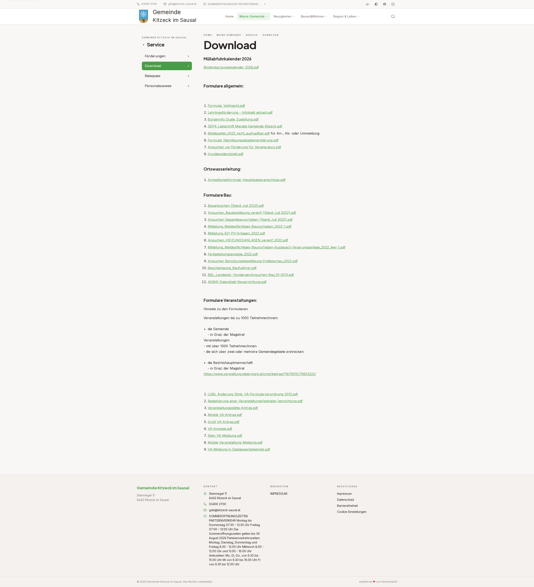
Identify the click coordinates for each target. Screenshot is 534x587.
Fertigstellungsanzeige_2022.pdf (233, 254)
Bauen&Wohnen (312, 16)
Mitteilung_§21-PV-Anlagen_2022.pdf (236, 233)
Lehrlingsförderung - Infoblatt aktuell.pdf (240, 112)
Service (252, 35)
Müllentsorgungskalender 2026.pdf (231, 67)
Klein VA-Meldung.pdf (225, 435)
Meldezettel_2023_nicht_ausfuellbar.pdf (239, 133)
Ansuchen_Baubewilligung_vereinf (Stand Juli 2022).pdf (252, 213)
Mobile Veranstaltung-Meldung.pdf (235, 442)
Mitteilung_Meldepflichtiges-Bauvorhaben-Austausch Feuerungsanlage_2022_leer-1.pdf (276, 247)
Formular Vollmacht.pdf (226, 106)
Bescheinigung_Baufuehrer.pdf (232, 268)
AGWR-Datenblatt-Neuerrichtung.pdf (237, 282)
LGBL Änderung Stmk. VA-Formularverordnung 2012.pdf (253, 394)
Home (229, 16)
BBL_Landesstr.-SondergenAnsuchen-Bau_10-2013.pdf (251, 275)
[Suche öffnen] (393, 16)
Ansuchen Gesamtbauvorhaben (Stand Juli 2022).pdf (250, 219)
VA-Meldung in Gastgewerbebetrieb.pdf (239, 449)
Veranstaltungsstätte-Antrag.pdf (233, 408)
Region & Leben (344, 16)
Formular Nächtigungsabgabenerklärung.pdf (243, 140)
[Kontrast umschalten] (376, 4)
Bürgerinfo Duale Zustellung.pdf (233, 119)
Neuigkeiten (283, 16)
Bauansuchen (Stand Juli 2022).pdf (236, 206)
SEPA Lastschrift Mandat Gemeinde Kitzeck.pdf (245, 126)
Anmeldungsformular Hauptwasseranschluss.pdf (247, 180)
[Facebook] (384, 4)
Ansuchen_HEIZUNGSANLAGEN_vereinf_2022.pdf (248, 240)
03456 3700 (149, 3)
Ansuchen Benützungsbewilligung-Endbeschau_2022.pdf (253, 261)
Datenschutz (345, 499)
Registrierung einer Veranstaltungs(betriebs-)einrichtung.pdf (255, 401)
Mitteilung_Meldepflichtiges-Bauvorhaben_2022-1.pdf (249, 226)
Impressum (344, 493)
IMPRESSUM (278, 493)
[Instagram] (393, 4)
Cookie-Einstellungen (351, 511)
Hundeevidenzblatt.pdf (225, 154)
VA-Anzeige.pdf (220, 429)
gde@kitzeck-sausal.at (182, 3)
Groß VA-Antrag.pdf (223, 422)
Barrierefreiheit (347, 505)
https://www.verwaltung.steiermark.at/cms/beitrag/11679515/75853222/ (260, 374)
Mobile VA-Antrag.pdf (225, 415)
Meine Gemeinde (251, 16)
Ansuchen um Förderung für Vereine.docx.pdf (244, 147)
